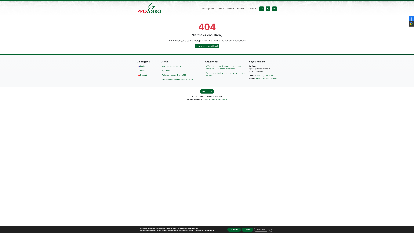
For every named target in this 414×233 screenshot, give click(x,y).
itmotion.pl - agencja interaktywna (215, 99)
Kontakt (240, 9)
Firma (220, 9)
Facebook (208, 91)
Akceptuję (234, 230)
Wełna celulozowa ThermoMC (174, 75)
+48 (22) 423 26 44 (265, 76)
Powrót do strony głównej (207, 46)
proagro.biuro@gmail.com (266, 78)
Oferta (230, 9)
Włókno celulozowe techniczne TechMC (178, 79)
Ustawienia (261, 230)
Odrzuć (247, 230)
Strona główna (208, 9)
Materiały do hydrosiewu (172, 66)
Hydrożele (166, 70)
